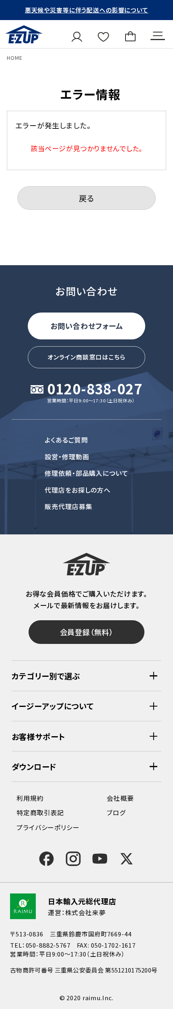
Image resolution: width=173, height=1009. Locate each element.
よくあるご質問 (66, 440)
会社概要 (120, 798)
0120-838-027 (94, 389)
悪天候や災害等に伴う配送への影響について (86, 10)
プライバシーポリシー (48, 827)
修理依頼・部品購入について (87, 473)
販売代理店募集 (69, 506)
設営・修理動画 (67, 456)
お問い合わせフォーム (86, 326)
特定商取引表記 (40, 812)
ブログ (116, 812)
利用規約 (29, 798)
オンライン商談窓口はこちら (86, 357)
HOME (14, 57)
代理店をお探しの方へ (78, 490)
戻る (86, 198)
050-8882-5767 (48, 945)
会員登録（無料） (86, 632)
